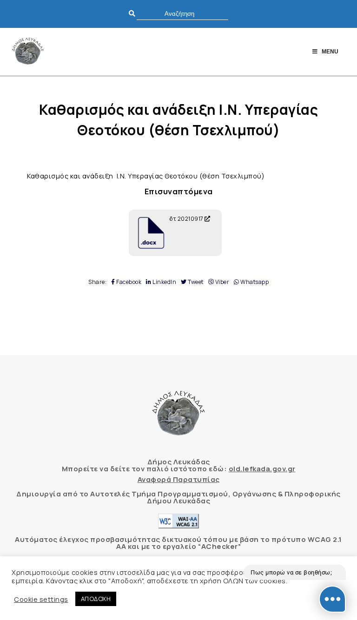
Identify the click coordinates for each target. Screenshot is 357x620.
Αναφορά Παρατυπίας (179, 479)
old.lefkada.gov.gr (262, 469)
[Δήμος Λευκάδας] (28, 52)
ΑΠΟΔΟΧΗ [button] (96, 598)
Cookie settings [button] (41, 599)
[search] (182, 14)
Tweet (195, 282)
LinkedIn (164, 282)
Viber (221, 282)
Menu (330, 51)
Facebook (128, 282)
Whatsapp (254, 282)
